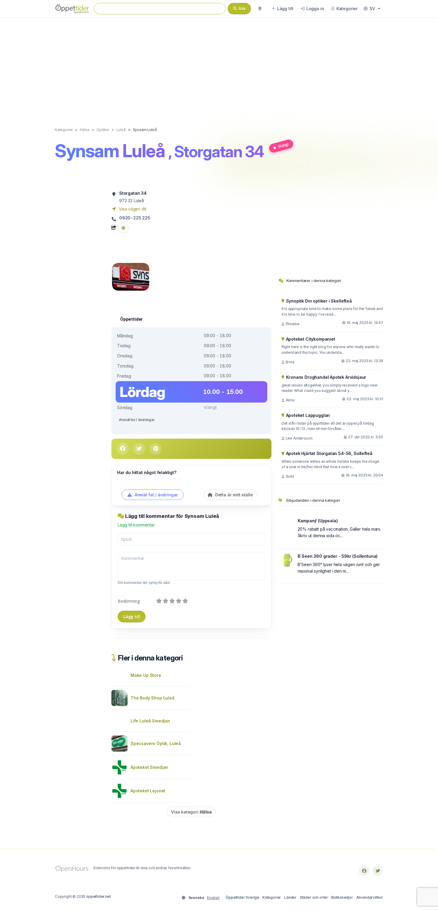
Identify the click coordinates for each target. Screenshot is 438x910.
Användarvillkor (369, 897)
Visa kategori (191, 811)
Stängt (283, 145)
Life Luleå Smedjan (150, 720)
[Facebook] (364, 870)
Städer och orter (314, 897)
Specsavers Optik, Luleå (156, 743)
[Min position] (259, 8)
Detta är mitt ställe (233, 494)
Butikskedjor (342, 897)
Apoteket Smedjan (149, 767)
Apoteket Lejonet (148, 790)
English (213, 897)
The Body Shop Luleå (153, 697)
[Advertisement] (219, 66)
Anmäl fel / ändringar (137, 419)
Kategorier (272, 897)
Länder (290, 897)
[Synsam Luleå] (130, 276)
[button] (372, 8)
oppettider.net (98, 896)
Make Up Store (146, 675)
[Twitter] (377, 870)
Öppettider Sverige (242, 897)
